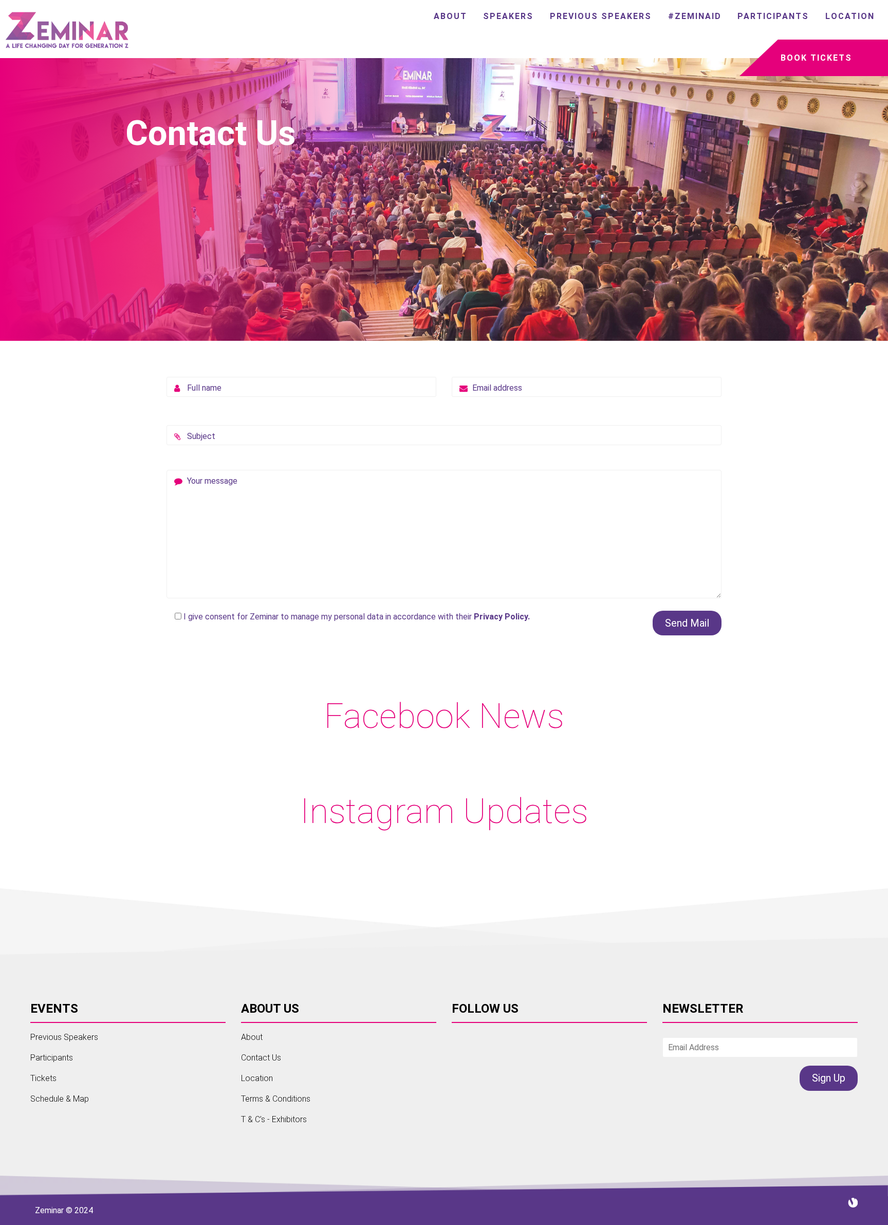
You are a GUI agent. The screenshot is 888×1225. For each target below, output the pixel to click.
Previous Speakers (601, 16)
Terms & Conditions (275, 1099)
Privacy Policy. (502, 616)
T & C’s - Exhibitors (274, 1119)
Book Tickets (816, 58)
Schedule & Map (59, 1099)
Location (850, 16)
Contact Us (261, 1058)
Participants (773, 16)
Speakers (508, 16)
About (450, 16)
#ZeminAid (694, 16)
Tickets (43, 1078)
